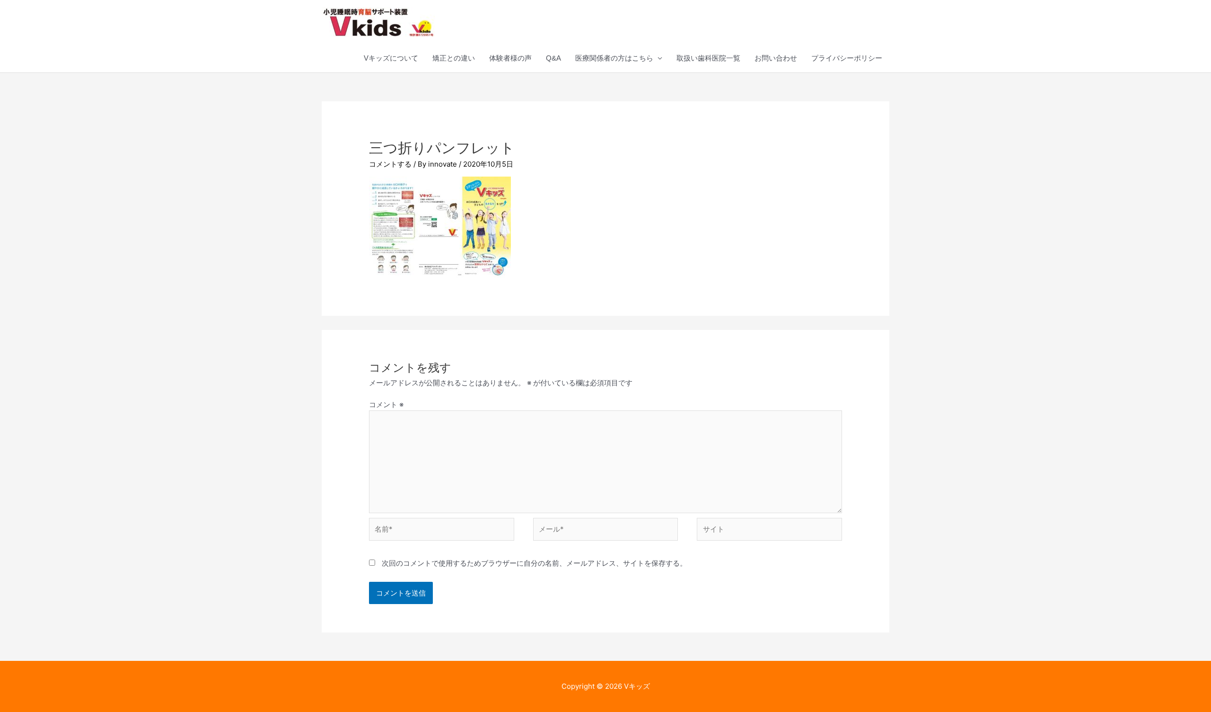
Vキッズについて (391, 58)
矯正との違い (453, 58)
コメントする (390, 164)
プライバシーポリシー (846, 58)
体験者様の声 (510, 58)
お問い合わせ (776, 58)
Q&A (553, 58)
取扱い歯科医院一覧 (708, 58)
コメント (386, 404)
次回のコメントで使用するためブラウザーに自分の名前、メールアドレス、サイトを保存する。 (534, 563)
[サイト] (769, 530)
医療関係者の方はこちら (614, 58)
